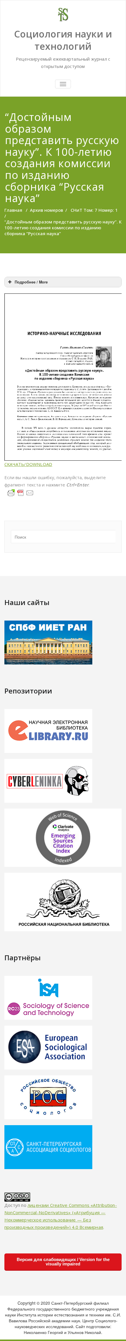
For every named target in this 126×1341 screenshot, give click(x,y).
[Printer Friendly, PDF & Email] (20, 492)
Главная (13, 210)
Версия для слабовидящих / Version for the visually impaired (63, 1261)
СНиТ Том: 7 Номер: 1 (94, 210)
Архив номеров (46, 210)
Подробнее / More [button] (31, 282)
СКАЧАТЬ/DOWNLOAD (28, 464)
